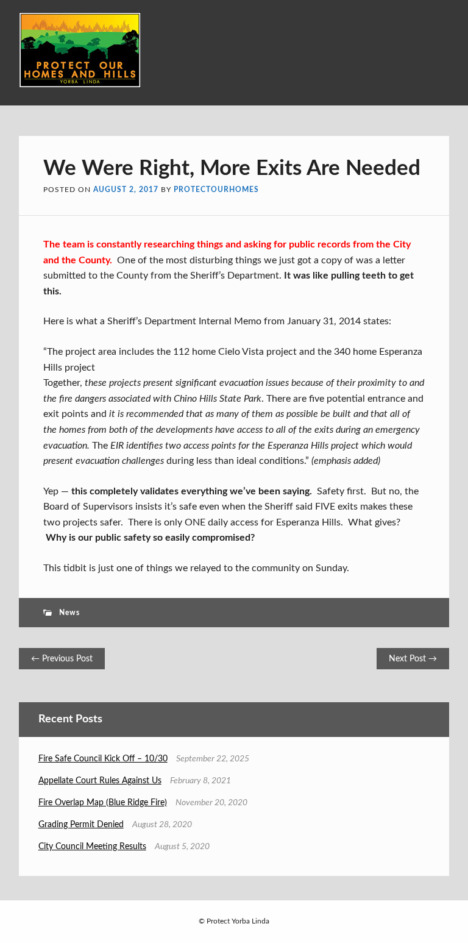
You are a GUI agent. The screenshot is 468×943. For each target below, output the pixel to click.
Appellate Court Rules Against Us (99, 781)
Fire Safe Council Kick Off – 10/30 (103, 759)
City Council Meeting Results (92, 846)
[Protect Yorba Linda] (80, 85)
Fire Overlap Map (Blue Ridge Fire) (102, 803)
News (69, 612)
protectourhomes (216, 189)
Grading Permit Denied (81, 824)
